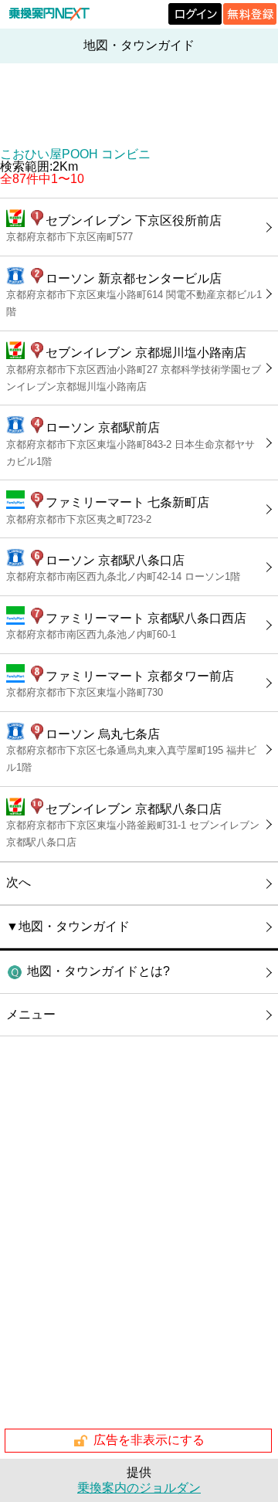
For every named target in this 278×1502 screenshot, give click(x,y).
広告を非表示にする (149, 1439)
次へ (18, 882)
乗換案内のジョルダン (139, 1487)
